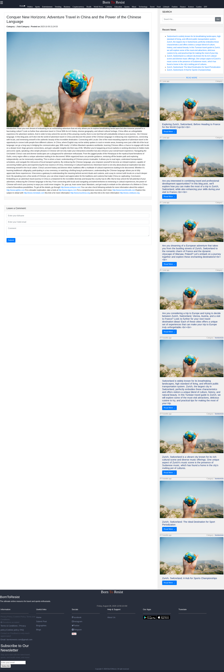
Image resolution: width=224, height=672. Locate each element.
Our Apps (147, 609)
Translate (182, 609)
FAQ (22, 630)
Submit (11, 240)
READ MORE (191, 78)
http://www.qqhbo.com (16, 190)
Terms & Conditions (9, 626)
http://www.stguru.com (67, 190)
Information (5, 609)
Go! (218, 19)
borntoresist (219, 338)
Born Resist (114, 2)
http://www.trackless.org (80, 193)
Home (38, 617)
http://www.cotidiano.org (130, 193)
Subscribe (6, 666)
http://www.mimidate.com (34, 193)
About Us (111, 617)
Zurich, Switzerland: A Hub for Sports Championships (189, 70)
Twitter (76, 625)
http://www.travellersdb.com (123, 190)
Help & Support (114, 609)
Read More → (169, 132)
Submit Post (41, 621)
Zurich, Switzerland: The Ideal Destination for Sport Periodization (193, 67)
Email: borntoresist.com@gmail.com (16, 639)
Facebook (77, 617)
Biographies (41, 625)
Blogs (38, 629)
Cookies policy (12, 630)
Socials (75, 609)
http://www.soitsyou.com (70, 187)
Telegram (78, 629)
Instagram (78, 621)
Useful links (41, 609)
